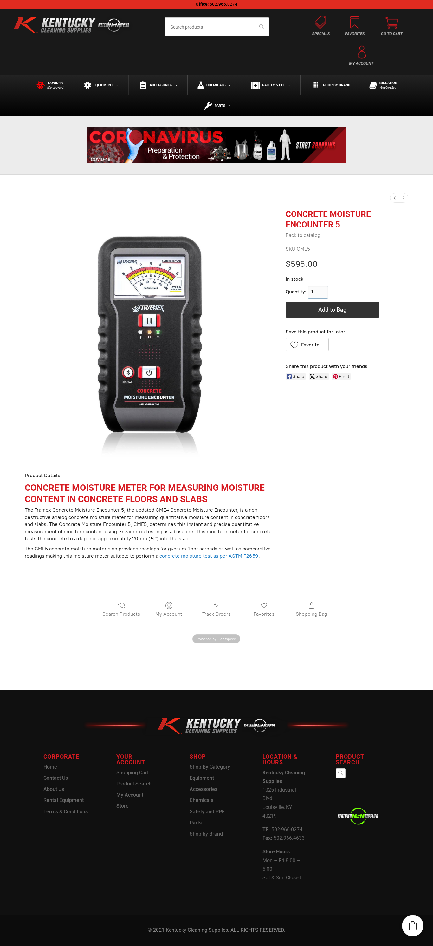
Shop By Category (210, 767)
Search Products (121, 614)
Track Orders (216, 614)
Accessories (161, 85)
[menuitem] (394, 197)
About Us (53, 789)
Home (50, 767)
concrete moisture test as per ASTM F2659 (208, 556)
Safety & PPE (273, 85)
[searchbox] (217, 26)
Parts (220, 106)
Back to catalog (303, 235)
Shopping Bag (311, 614)
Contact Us (55, 778)
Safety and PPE (207, 812)
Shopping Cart (132, 773)
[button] (307, 344)
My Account (168, 614)
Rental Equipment (63, 800)
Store (122, 806)
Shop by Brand (336, 85)
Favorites (264, 614)
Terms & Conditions (65, 812)
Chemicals (216, 85)
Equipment (103, 85)
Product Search (134, 784)
